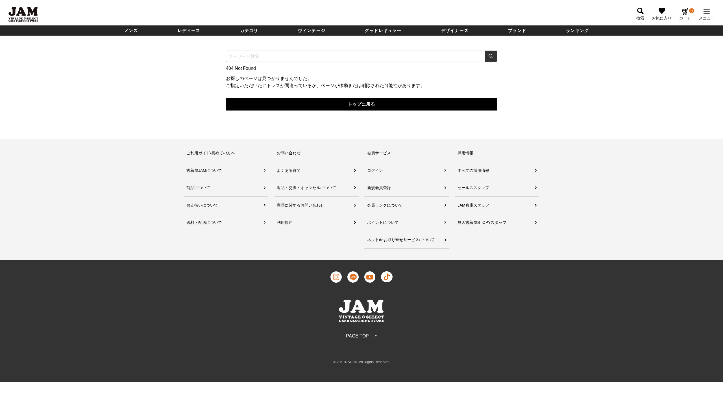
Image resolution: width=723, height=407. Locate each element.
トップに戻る (361, 104)
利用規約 (285, 222)
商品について (198, 187)
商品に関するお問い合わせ (300, 205)
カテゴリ (249, 30)
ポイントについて (383, 222)
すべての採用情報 (473, 170)
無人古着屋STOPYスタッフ (482, 222)
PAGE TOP (357, 336)
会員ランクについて (385, 205)
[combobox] (361, 56)
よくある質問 (288, 170)
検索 (491, 56)
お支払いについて (202, 205)
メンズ (131, 30)
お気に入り (662, 18)
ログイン (375, 170)
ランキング (577, 30)
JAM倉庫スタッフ (473, 205)
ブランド (517, 30)
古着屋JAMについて (204, 170)
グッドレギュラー (383, 30)
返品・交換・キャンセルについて (306, 187)
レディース (189, 30)
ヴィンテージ (311, 30)
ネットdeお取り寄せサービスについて (401, 239)
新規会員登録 (379, 187)
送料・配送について (204, 222)
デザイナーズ (455, 30)
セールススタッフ (473, 187)
